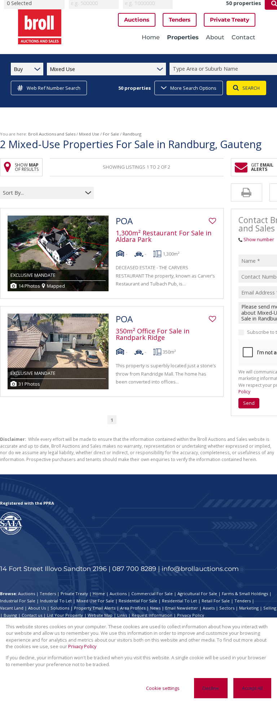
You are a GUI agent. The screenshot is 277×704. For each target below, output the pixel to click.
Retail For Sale (216, 600)
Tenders (48, 593)
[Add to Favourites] (212, 221)
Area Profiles (132, 608)
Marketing (249, 608)
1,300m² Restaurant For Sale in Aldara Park (163, 236)
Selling (269, 608)
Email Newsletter (181, 608)
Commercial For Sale (152, 593)
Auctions (26, 593)
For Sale (111, 134)
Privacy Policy (190, 615)
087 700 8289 (134, 569)
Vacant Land (11, 608)
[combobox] (42, 192)
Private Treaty (74, 593)
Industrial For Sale (17, 600)
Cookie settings (163, 688)
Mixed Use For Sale (95, 600)
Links (122, 615)
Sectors (226, 608)
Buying (10, 615)
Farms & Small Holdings (245, 593)
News (155, 608)
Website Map (100, 615)
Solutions (59, 608)
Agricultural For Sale (197, 593)
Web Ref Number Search (53, 88)
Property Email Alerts (94, 608)
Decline (211, 688)
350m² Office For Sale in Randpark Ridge (152, 334)
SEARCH (251, 88)
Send (249, 403)
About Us (37, 608)
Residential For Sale (138, 600)
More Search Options (193, 88)
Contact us (32, 615)
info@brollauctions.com (200, 569)
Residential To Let (179, 600)
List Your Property (65, 615)
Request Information (152, 615)
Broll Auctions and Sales (51, 134)
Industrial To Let (56, 600)
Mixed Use (89, 134)
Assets (209, 608)
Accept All (252, 688)
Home (99, 593)
